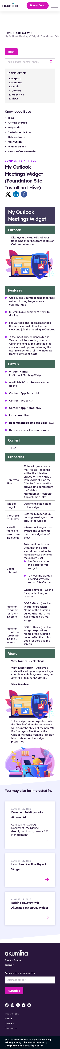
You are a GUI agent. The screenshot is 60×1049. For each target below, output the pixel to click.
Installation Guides (19, 132)
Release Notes (16, 137)
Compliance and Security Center (24, 1045)
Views (15, 98)
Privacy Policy (13, 1042)
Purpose (16, 78)
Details (15, 86)
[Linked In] (16, 194)
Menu (54, 5)
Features (16, 82)
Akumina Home (16, 953)
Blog (11, 118)
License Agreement (34, 1042)
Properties (18, 94)
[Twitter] (8, 194)
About (8, 1018)
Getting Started (17, 122)
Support (9, 965)
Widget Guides (17, 146)
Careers (9, 1023)
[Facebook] (24, 194)
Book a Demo (37, 5)
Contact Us (11, 1028)
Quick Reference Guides (22, 151)
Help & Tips (15, 127)
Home (8, 32)
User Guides (15, 141)
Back (11, 51)
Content (16, 90)
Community (23, 32)
